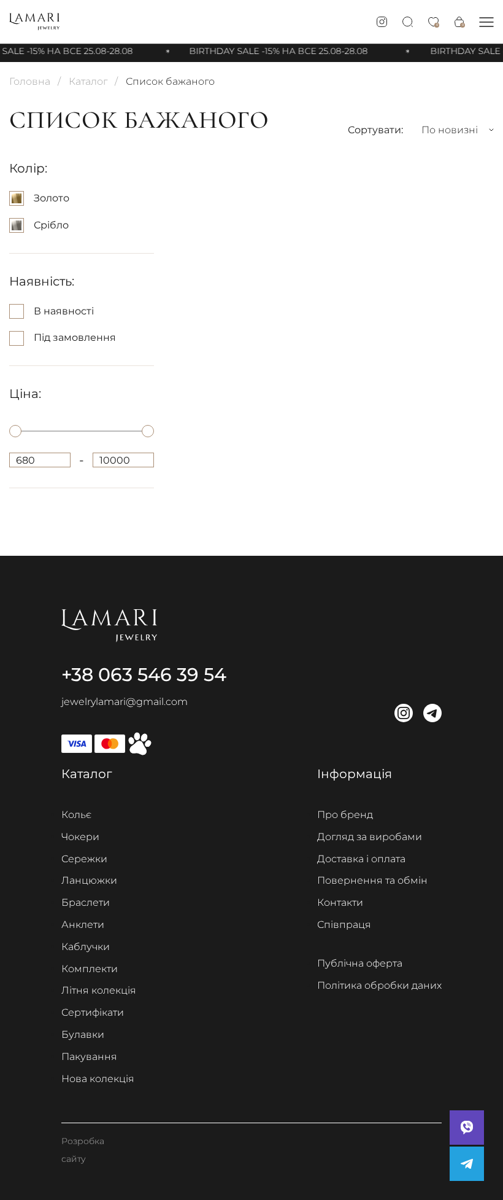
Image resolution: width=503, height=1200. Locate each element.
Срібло (51, 225)
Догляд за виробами (369, 837)
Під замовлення (75, 337)
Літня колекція (98, 990)
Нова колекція (97, 1079)
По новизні (449, 130)
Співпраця (344, 924)
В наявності (64, 311)
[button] (486, 22)
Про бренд (345, 814)
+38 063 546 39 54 (143, 674)
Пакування (89, 1056)
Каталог (88, 81)
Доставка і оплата (361, 859)
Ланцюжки (89, 880)
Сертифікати (92, 1012)
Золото (51, 198)
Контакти (340, 902)
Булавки (82, 1034)
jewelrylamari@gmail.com (124, 701)
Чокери (80, 837)
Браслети (85, 902)
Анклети (82, 924)
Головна (29, 81)
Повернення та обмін (372, 880)
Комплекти (89, 969)
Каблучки (85, 947)
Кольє (76, 814)
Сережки (84, 859)
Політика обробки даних (379, 985)
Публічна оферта (359, 963)
